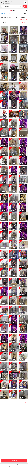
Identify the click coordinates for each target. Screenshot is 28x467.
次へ (23, 402)
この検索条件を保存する (14, 461)
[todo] (26, 10)
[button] (24, 10)
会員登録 (3, 13)
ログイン (8, 13)
